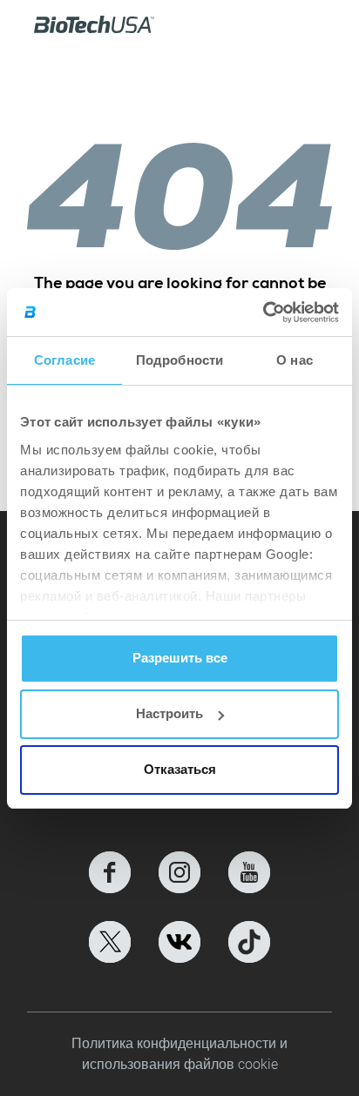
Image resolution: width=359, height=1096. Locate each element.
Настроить (169, 713)
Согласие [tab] (64, 360)
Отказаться (180, 769)
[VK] (179, 942)
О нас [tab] (294, 360)
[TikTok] (249, 942)
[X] (110, 942)
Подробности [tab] (179, 360)
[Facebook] (110, 872)
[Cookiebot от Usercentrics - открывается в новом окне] (262, 312)
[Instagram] (179, 872)
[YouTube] (249, 872)
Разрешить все (179, 657)
